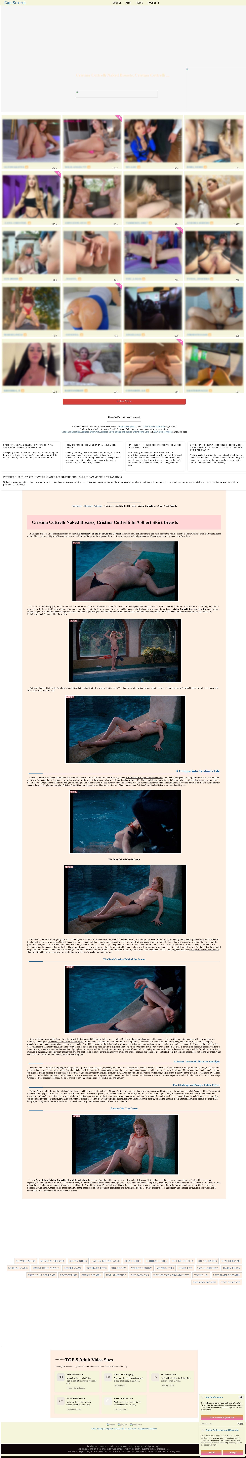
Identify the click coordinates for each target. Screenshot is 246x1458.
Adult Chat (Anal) (45, 1268)
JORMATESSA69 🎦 (199, 335)
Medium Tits (165, 1268)
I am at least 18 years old (222, 1417)
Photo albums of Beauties (120, 432)
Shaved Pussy (26, 1261)
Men (128, 2)
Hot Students (116, 1275)
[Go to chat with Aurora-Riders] (214, 220)
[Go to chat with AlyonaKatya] (31, 164)
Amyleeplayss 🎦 (78, 223)
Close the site (206, 1423)
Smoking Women (204, 1282)
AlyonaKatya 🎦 (16, 167)
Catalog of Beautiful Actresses (75, 432)
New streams (231, 1261)
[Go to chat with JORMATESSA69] (214, 332)
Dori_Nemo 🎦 (197, 167)
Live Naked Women (227, 1275)
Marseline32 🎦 (15, 335)
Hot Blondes (207, 1261)
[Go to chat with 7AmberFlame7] (153, 220)
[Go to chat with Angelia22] (153, 332)
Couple (117, 2)
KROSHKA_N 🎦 (14, 390)
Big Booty (118, 1268)
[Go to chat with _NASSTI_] (92, 276)
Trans (139, 2)
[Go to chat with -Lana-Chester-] (31, 220)
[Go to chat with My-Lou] (153, 164)
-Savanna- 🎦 (74, 335)
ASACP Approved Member (144, 1428)
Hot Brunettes (183, 1261)
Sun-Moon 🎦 (13, 279)
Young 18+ (201, 1275)
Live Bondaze (231, 1282)
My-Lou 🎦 (133, 167)
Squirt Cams (73, 1268)
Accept (232, 1452)
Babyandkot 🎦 (76, 390)
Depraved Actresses (99, 432)
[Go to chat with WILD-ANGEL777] (92, 164)
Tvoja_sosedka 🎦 (200, 279)
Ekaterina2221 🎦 (199, 390)
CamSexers (15, 2)
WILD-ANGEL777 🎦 (78, 167)
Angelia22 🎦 (135, 335)
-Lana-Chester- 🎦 (17, 223)
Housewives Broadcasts (171, 1275)
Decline (211, 1452)
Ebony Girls (78, 1261)
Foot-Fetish (68, 1275)
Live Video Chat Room (154, 426)
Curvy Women (92, 1275)
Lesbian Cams (18, 1268)
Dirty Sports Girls (141, 432)
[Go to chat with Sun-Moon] (31, 276)
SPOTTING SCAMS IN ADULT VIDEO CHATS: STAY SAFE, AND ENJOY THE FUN (28, 446)
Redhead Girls (156, 1261)
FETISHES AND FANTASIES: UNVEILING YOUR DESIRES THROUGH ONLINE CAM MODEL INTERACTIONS (62, 477)
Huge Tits (185, 1268)
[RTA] (240, 1423)
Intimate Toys (96, 1268)
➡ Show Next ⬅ (124, 401)
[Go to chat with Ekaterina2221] (214, 388)
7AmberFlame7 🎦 (139, 223)
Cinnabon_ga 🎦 (137, 390)
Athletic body (141, 1268)
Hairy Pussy (232, 1268)
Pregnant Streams (41, 1275)
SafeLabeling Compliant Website (106, 1428)
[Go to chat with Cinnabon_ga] (153, 388)
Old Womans (140, 1275)
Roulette (153, 2)
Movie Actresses (52, 1261)
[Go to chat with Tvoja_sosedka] (214, 276)
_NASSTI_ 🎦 (73, 279)
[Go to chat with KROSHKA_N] (31, 388)
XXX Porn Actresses (162, 432)
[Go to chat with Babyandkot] (92, 388)
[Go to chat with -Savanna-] (92, 332)
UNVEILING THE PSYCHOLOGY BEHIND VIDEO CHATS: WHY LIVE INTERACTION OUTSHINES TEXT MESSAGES (216, 447)
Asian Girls (132, 1261)
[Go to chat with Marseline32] (31, 332)
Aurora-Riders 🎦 (200, 223)
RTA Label (127, 1428)
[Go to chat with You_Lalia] (153, 276)
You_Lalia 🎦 (135, 279)
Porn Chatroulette (127, 426)
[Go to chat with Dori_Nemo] (214, 164)
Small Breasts (208, 1268)
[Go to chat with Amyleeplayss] (92, 220)
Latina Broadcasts (106, 1261)
